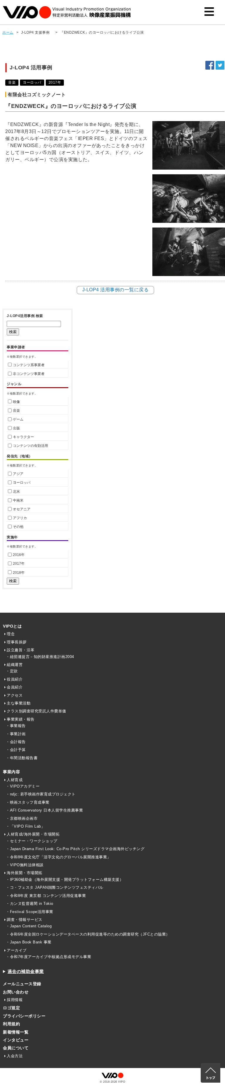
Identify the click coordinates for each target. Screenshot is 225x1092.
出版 (16, 428)
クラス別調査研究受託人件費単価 (36, 711)
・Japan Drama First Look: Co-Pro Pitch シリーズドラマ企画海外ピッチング (75, 849)
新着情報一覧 (15, 1032)
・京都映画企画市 (22, 818)
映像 (16, 402)
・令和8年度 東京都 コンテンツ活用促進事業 (46, 895)
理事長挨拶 (17, 642)
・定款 (12, 671)
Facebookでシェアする (209, 65)
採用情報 (15, 1000)
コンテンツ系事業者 (29, 365)
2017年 (19, 563)
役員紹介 (15, 679)
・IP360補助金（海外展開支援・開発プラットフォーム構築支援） (64, 879)
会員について (15, 1048)
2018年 (19, 573)
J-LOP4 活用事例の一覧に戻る (115, 289)
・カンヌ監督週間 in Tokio (29, 903)
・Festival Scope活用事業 (29, 912)
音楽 (16, 411)
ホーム (7, 32)
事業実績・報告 (21, 719)
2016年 (19, 555)
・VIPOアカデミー (23, 786)
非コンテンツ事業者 (29, 374)
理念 (11, 634)
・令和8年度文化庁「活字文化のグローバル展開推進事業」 (58, 857)
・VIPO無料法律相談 (25, 865)
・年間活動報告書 (22, 758)
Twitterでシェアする (220, 65)
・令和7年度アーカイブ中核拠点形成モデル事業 (48, 957)
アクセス (15, 695)
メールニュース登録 (22, 983)
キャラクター (23, 437)
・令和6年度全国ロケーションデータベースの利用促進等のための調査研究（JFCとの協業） (88, 934)
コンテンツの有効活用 (30, 446)
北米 (16, 492)
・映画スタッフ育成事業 (28, 802)
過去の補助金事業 (26, 971)
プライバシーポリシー (24, 1016)
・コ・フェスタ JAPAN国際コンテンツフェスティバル (54, 887)
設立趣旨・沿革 (21, 650)
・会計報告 (16, 742)
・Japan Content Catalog (29, 926)
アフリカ (20, 518)
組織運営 (15, 664)
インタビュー (15, 1040)
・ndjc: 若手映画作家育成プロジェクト (41, 794)
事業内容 (11, 771)
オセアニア (21, 509)
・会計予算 (16, 749)
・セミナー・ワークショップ (31, 841)
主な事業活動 (18, 703)
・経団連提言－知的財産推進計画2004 (40, 656)
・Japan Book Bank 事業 (29, 942)
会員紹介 (15, 687)
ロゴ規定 (11, 1007)
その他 (18, 527)
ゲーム (18, 419)
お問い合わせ (15, 992)
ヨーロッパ (21, 482)
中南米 (18, 500)
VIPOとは (12, 626)
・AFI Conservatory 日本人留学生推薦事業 (44, 810)
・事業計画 (16, 734)
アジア (18, 474)
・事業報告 (16, 726)
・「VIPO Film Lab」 (25, 826)
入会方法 (15, 1056)
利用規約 (11, 1024)
